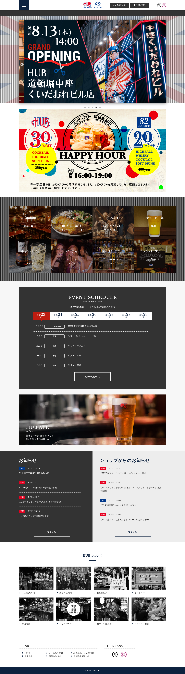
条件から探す (91, 377)
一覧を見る (50, 532)
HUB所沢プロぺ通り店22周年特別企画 (38, 487)
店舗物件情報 (55, 656)
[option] (92, 61)
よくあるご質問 (56, 653)
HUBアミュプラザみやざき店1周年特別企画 (40, 502)
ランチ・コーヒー (70, 230)
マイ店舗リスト (119, 5)
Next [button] (163, 64)
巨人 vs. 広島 (74, 355)
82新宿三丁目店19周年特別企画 (34, 473)
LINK (27, 653)
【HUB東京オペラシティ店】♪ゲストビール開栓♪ (124, 473)
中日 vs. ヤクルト (77, 345)
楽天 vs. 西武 (74, 365)
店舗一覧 (28, 226)
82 (76, 226)
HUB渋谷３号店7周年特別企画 (34, 516)
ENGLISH (139, 5)
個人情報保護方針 (81, 656)
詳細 (153, 226)
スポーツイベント (112, 226)
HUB (65, 226)
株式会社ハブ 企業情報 (83, 653)
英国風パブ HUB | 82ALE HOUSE (92, 5)
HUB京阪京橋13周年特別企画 (82, 326)
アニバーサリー (112, 230)
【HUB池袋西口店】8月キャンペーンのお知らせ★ (124, 519)
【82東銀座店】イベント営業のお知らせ (119, 505)
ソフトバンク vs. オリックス (82, 336)
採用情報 (29, 656)
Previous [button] (22, 64)
